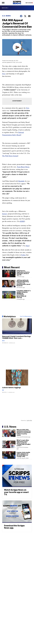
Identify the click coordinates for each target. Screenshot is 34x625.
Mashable (21, 181)
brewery (4, 214)
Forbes (23, 255)
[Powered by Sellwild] (29, 420)
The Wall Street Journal (10, 156)
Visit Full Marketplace (26, 316)
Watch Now (29, 2)
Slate (27, 246)
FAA (3, 74)
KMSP (22, 221)
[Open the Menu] (3, 2)
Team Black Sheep (23, 167)
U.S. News (6, 16)
